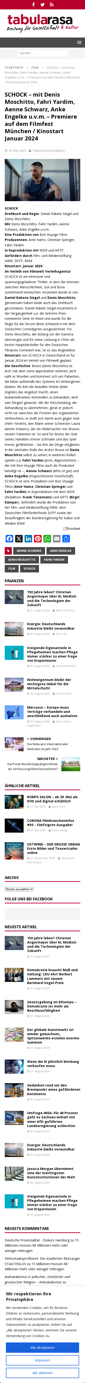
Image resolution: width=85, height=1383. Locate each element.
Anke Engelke (61, 551)
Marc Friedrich (65, 610)
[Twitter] (42, 4)
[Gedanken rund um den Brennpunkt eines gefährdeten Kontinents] (14, 1090)
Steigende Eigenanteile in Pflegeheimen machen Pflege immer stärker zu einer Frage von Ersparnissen (52, 654)
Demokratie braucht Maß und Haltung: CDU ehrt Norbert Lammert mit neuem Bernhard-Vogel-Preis (52, 976)
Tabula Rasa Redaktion (49, 150)
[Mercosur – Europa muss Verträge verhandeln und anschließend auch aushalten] (14, 712)
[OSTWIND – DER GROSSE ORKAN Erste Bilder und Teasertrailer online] (14, 851)
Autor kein (58, 806)
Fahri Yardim (54, 560)
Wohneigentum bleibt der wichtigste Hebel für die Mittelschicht (49, 683)
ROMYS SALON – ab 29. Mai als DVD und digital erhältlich (52, 799)
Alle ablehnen (42, 1373)
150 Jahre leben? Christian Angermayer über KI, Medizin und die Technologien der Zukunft (51, 598)
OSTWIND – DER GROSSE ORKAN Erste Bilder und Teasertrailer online (53, 848)
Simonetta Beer (66, 666)
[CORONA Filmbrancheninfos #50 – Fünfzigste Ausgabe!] (14, 826)
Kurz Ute (61, 633)
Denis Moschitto (21, 560)
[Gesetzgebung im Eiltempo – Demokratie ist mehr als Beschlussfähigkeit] (14, 1007)
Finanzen (14, 580)
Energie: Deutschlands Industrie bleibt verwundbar (51, 626)
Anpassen (42, 1360)
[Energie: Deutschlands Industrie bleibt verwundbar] (14, 629)
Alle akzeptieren (42, 1347)
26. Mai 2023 (17, 150)
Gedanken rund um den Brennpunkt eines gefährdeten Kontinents (53, 1089)
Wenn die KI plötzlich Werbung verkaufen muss (53, 1063)
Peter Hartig (59, 830)
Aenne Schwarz (29, 551)
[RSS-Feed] (52, 4)
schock (29, 569)
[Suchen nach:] (42, 53)
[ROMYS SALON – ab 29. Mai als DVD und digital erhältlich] (14, 802)
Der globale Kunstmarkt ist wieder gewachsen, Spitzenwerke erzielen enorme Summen (53, 1036)
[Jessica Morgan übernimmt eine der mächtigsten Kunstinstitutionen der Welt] (14, 1174)
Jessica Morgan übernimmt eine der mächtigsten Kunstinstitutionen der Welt (51, 1172)
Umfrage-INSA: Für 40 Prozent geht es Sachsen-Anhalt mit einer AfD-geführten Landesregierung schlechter (52, 1119)
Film (11, 569)
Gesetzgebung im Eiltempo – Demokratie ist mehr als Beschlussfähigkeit (51, 1006)
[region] (42, 1334)
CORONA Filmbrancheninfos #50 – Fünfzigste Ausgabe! (50, 822)
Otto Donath (64, 693)
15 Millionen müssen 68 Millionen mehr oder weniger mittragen (42, 1245)
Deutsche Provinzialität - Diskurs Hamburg (37, 1240)
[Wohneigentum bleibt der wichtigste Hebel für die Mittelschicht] (14, 685)
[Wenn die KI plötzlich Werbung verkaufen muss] (14, 1067)
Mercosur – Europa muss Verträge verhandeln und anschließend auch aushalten (52, 711)
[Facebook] (33, 4)
